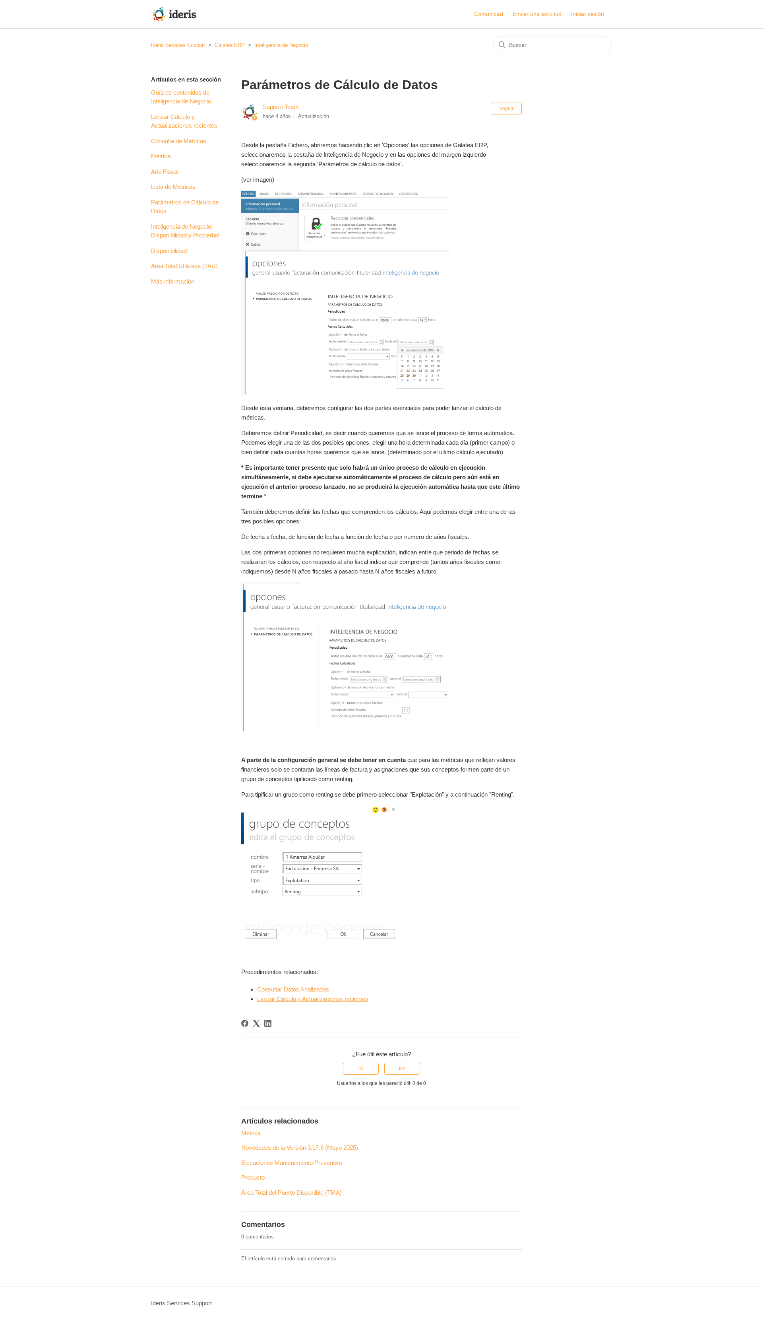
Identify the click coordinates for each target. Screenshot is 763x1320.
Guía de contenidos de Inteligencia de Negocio (181, 97)
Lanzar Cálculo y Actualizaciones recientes (184, 121)
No (402, 1068)
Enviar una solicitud (537, 14)
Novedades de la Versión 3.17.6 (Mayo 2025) (299, 1147)
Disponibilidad (169, 250)
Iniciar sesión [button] (587, 14)
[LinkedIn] (267, 1023)
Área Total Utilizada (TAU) (184, 265)
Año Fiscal (164, 171)
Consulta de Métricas (178, 141)
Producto (253, 1177)
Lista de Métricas (173, 186)
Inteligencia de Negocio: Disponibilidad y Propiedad (185, 231)
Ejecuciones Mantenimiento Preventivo (291, 1162)
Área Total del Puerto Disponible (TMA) (291, 1192)
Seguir (506, 108)
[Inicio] (173, 14)
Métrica (160, 156)
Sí (360, 1068)
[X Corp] (256, 1023)
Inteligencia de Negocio (281, 45)
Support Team (281, 106)
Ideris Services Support (178, 45)
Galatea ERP (230, 45)
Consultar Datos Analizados (293, 989)
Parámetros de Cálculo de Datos (185, 207)
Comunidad (488, 14)
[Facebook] (244, 1023)
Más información (172, 281)
